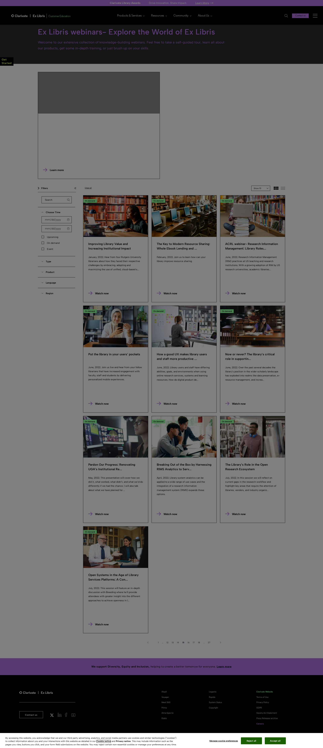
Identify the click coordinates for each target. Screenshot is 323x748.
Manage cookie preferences (223, 740)
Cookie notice (103, 741)
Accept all (275, 740)
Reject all (251, 740)
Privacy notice (123, 741)
